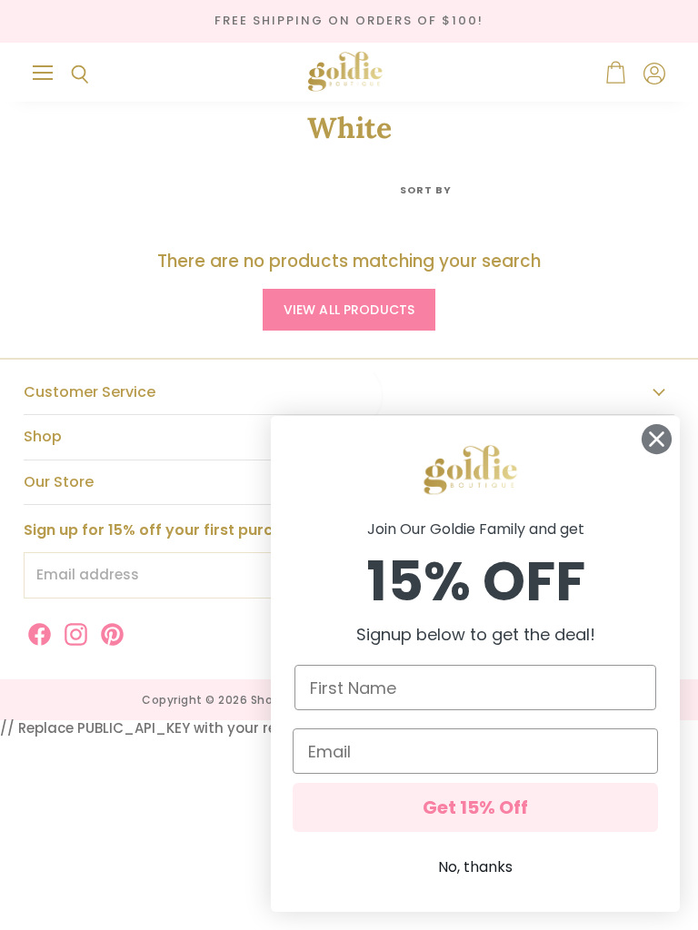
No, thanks (475, 866)
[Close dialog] (657, 439)
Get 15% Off (475, 807)
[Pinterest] (109, 631)
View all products (349, 310)
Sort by (426, 190)
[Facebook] (36, 631)
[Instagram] (72, 631)
